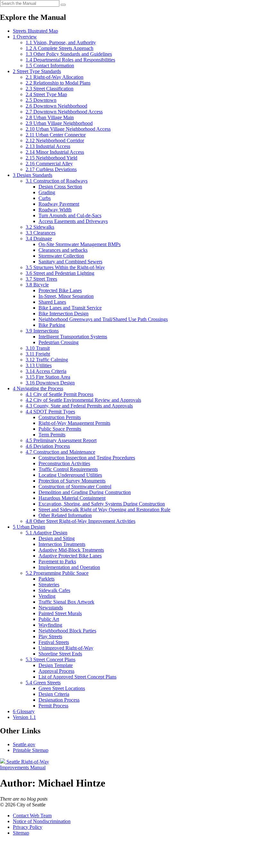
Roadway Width (55, 209)
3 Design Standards (32, 175)
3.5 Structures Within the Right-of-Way (65, 267)
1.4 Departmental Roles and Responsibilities (70, 59)
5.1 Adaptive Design (46, 532)
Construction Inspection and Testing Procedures (86, 457)
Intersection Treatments (61, 544)
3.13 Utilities (39, 365)
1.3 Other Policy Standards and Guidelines (69, 54)
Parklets (46, 578)
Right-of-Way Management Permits (74, 423)
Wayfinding (50, 625)
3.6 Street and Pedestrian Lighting (60, 273)
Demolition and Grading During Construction (84, 492)
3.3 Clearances (40, 232)
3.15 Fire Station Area (48, 377)
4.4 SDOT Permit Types (50, 411)
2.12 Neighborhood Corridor (55, 140)
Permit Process (53, 705)
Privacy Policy (27, 827)
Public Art (48, 619)
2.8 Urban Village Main (50, 117)
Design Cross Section (60, 186)
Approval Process (56, 671)
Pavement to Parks (57, 561)
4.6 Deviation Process (48, 446)
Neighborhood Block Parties (67, 630)
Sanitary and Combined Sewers (70, 261)
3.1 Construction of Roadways (57, 181)
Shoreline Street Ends (60, 653)
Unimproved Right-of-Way (65, 648)
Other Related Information (65, 515)
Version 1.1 (24, 717)
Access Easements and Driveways (73, 221)
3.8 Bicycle (37, 284)
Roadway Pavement (58, 204)
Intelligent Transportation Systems (72, 336)
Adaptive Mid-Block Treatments (71, 550)
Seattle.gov (24, 744)
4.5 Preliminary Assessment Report (61, 440)
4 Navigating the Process (38, 388)
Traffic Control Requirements (68, 469)
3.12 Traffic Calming (47, 359)
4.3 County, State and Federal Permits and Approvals (79, 405)
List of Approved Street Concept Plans (77, 677)
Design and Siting (56, 538)
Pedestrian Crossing (58, 342)
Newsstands (50, 607)
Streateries (48, 584)
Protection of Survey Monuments (72, 480)
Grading (46, 192)
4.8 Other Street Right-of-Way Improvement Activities (80, 521)
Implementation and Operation (69, 567)
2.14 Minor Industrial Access (55, 152)
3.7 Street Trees (41, 279)
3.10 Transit (38, 348)
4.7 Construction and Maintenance (60, 452)
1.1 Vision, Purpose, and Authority (61, 42)
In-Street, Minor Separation (66, 296)
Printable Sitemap (30, 750)
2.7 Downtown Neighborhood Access (64, 111)
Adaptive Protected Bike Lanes (70, 555)
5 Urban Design (29, 527)
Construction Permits (59, 417)
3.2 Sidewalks (40, 227)
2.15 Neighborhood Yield (51, 158)
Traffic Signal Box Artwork (66, 602)
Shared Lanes (52, 302)
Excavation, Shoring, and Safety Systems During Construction (101, 504)
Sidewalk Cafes (54, 590)
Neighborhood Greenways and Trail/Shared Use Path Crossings (103, 319)
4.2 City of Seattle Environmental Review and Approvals (83, 400)
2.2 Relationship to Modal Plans (58, 83)
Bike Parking (51, 325)
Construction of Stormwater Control (74, 486)
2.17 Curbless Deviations (51, 169)
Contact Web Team (32, 815)
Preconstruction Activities (64, 463)
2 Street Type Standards (37, 71)
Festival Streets (53, 642)
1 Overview (25, 36)
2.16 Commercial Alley (49, 163)
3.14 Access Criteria (46, 371)
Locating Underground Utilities (70, 475)
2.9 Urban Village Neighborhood (59, 123)
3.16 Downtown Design (50, 382)
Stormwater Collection (61, 256)
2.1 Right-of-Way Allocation (54, 77)
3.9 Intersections (42, 331)
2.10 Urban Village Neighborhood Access (68, 129)
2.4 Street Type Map (46, 94)
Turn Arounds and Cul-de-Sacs (69, 215)
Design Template (55, 665)
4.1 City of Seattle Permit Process (59, 394)
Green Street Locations (61, 688)
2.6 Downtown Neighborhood (56, 106)
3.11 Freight (38, 354)
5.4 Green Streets (43, 682)
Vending (46, 596)
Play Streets (50, 636)
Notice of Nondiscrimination (42, 821)
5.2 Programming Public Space (57, 573)
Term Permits (51, 434)
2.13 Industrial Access (48, 146)
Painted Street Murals (60, 613)
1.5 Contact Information (50, 65)
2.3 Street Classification (49, 88)
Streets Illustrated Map (35, 31)
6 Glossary (24, 711)
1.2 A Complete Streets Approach (59, 48)
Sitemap (21, 833)
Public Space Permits (59, 429)
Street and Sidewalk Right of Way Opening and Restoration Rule (104, 509)
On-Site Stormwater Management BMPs (79, 244)
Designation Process (59, 700)
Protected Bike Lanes (60, 290)
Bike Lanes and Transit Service (70, 307)
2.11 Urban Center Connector (56, 134)
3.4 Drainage (39, 238)
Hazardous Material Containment (72, 498)
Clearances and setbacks (63, 250)
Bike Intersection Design (63, 313)
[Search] (63, 5)
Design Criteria (53, 694)
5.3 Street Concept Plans (50, 659)
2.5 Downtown (41, 100)
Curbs (44, 198)
